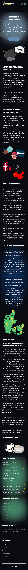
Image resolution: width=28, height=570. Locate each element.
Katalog (4, 544)
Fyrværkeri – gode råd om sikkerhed (10, 464)
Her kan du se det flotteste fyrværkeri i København (11, 469)
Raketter (6, 518)
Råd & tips (4, 547)
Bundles (6, 509)
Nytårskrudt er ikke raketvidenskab (8, 480)
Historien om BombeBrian (10, 489)
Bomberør (7, 506)
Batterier (6, 503)
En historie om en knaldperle (11, 492)
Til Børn (6, 512)
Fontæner (7, 515)
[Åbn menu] (3, 10)
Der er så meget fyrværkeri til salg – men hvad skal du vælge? (12, 485)
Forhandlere (5, 556)
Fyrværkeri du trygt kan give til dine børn (12, 474)
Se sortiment (14, 39)
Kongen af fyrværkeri (11, 183)
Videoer (4, 550)
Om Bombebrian (6, 553)
